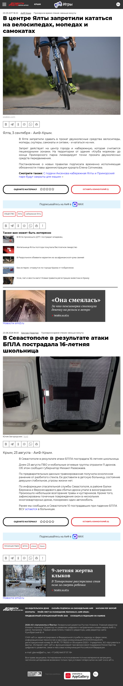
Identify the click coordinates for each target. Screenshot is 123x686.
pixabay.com (9, 117)
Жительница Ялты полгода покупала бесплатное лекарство (47, 247)
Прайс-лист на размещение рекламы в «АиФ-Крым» (63, 612)
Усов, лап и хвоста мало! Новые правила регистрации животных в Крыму (53, 278)
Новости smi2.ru (13, 323)
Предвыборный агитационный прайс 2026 (46, 616)
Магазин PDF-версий (106, 608)
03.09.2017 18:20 (10, 13)
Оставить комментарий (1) (96, 189)
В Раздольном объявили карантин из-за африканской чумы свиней (50, 257)
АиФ (26, 436)
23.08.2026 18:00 (11, 333)
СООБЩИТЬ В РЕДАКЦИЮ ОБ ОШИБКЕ (87, 616)
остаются (31, 509)
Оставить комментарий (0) (96, 522)
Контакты (30, 612)
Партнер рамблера (52, 674)
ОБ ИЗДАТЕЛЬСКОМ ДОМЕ (37, 608)
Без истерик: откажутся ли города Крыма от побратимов (45, 268)
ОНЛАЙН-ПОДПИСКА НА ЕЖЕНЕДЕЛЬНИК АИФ (72, 608)
